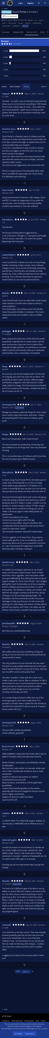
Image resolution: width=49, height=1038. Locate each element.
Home (43, 1021)
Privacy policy (29, 1021)
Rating (26, 86)
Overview (6, 32)
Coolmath (6, 925)
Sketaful (6, 644)
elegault (6, 93)
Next (25, 971)
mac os (41, 20)
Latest (4, 86)
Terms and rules (17, 1021)
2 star (5, 69)
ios (36, 20)
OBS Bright (7, 1016)
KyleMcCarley (8, 562)
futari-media (8, 190)
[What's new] (39, 3)
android (30, 20)
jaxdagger (6, 331)
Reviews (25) (32, 32)
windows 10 (16, 26)
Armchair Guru (9, 129)
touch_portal (7, 20)
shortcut (28, 23)
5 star (5, 51)
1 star (5, 76)
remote (20, 23)
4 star (5, 57)
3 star (5, 63)
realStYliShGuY (8, 255)
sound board (37, 23)
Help (37, 1021)
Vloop (4, 366)
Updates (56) (18, 32)
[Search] (45, 3)
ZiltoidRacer (7, 219)
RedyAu (5, 293)
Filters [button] (43, 87)
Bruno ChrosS (8, 746)
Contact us (6, 1021)
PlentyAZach (7, 472)
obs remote (12, 23)
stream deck (6, 26)
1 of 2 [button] (18, 971)
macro (4, 23)
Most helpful (15, 86)
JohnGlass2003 (8, 623)
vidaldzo (6, 813)
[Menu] (3, 3)
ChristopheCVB (9, 404)
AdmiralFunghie (9, 840)
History (43, 32)
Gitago (5, 434)
